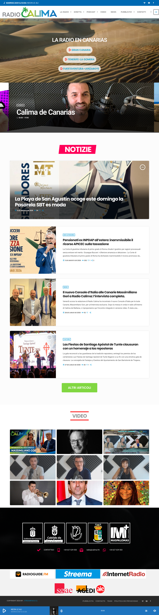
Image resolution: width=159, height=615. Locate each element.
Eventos (19, 193)
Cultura (67, 339)
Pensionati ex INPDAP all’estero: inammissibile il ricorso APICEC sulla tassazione (98, 242)
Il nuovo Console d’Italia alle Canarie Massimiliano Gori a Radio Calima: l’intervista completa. (100, 294)
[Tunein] (145, 3)
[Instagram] (149, 3)
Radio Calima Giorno (47, 107)
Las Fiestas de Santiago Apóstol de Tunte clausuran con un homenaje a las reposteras (100, 346)
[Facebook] (154, 3)
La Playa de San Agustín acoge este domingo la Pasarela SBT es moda (69, 201)
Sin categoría (69, 235)
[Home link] (30, 12)
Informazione (22, 100)
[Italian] (150, 12)
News (66, 287)
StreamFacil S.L (31, 601)
